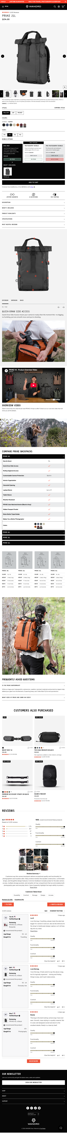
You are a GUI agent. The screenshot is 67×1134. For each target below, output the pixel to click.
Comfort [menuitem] (26, 895)
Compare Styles (59, 108)
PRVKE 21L (6, 532)
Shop (3, 1091)
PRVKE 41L (6, 543)
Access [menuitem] (51, 895)
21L (10, 134)
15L (4, 134)
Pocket (20, 112)
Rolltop (6, 112)
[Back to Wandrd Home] (33, 1121)
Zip (13, 112)
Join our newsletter (33, 1082)
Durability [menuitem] (17, 895)
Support (5, 1101)
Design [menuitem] (43, 895)
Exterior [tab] (5, 300)
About (4, 1096)
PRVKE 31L (6, 537)
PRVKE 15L (6, 456)
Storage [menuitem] (34, 895)
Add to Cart (33, 182)
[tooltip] (39, 873)
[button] (10, 12)
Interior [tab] (14, 300)
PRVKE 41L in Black (15, 1021)
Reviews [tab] (7, 900)
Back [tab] (22, 300)
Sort (46, 911)
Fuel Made (42, 1128)
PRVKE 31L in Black (15, 975)
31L (15, 134)
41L (20, 134)
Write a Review (58, 905)
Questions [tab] (19, 900)
